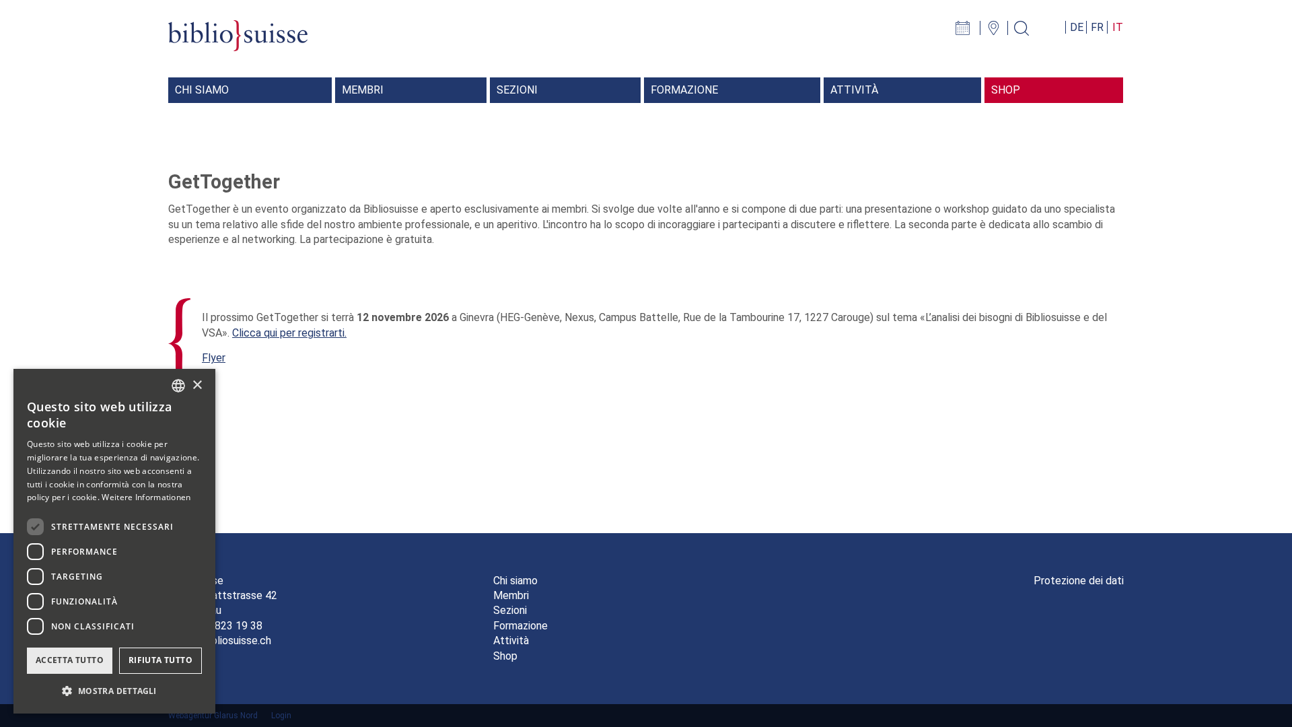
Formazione (520, 625)
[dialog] (114, 541)
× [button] (197, 385)
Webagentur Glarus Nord (213, 715)
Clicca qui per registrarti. (289, 332)
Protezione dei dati (1079, 580)
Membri (511, 595)
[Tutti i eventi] (970, 27)
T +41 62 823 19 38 (215, 625)
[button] (114, 691)
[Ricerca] (1026, 27)
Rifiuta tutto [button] (160, 660)
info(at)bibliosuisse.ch (219, 640)
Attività (511, 640)
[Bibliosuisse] (238, 42)
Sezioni (510, 610)
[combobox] (178, 385)
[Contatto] (998, 27)
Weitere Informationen (146, 497)
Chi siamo (515, 580)
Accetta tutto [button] (70, 660)
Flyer (213, 357)
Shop (505, 656)
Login (281, 715)
